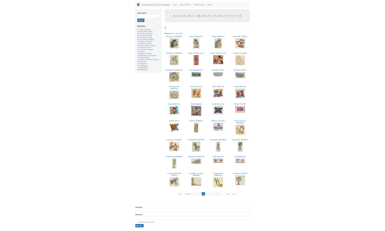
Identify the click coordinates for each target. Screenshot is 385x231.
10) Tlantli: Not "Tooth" (144, 47)
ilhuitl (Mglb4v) (196, 104)
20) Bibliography (142, 69)
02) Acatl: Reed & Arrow (145, 31)
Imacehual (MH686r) (174, 156)
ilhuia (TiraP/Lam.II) (196, 53)
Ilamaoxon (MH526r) (174, 36)
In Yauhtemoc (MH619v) (218, 174)
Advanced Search (185, 5)
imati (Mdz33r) (240, 156)
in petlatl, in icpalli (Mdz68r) (196, 174)
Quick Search (141, 13)
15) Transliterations (143, 57)
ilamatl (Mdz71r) (218, 36)
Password (139, 215)
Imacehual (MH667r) (240, 139)
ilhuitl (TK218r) (240, 104)
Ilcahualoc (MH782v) (174, 53)
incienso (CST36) (240, 173)
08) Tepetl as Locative (144, 43)
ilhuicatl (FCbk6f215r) (174, 70)
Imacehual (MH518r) (196, 139)
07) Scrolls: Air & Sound (144, 41)
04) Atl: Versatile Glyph (144, 35)
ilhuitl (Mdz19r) (218, 86)
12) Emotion (141, 51)
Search (141, 20)
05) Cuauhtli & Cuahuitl (144, 37)
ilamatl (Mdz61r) (196, 36)
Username (139, 207)
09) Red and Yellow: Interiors (146, 45)
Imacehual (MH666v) (218, 139)
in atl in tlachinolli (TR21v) (174, 174)
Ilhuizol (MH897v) (196, 120)
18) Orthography (142, 65)
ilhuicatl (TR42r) (218, 70)
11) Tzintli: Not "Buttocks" (145, 49)
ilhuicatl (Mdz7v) (196, 70)
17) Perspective (142, 63)
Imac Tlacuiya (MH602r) (240, 121)
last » (234, 194)
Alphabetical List (199, 5)
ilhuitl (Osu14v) (218, 104)
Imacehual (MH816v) (196, 156)
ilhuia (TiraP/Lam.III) (218, 53)
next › (228, 194)
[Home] (139, 4)
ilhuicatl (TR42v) (240, 70)
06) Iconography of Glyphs (145, 39)
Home (175, 5)
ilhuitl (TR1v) (174, 120)
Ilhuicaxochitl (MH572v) (174, 87)
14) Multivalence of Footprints (146, 55)
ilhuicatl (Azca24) (240, 53)
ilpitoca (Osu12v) (218, 120)
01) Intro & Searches (143, 29)
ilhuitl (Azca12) (196, 86)
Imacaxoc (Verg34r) (174, 139)
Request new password (146, 222)
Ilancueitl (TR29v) (240, 36)
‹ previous (187, 194)
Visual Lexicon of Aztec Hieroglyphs (155, 4)
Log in (140, 226)
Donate (209, 5)
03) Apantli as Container (145, 33)
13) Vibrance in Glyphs (144, 53)
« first (180, 194)
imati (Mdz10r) (218, 156)
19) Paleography (142, 67)
